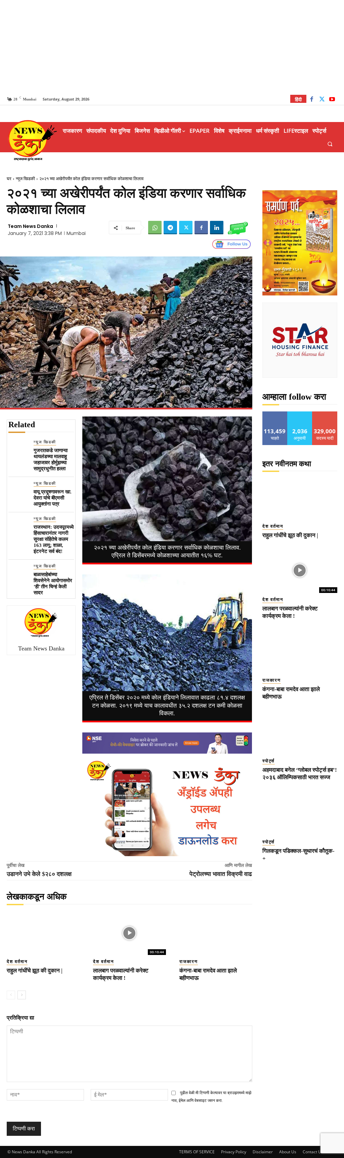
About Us (287, 1152)
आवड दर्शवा (275, 413)
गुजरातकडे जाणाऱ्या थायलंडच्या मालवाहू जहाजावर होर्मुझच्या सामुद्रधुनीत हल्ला (51, 459)
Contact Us (313, 1152)
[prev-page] (11, 995)
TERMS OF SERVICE (197, 1152)
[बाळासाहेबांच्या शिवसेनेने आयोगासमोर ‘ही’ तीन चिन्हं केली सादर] (18, 573)
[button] (330, 143)
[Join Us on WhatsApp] (237, 227)
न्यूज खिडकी (25, 178)
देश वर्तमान (17, 961)
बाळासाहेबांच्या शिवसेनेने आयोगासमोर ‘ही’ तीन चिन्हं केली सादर (53, 583)
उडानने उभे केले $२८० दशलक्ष (39, 874)
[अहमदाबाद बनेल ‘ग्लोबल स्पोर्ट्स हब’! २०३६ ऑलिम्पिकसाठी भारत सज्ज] (300, 731)
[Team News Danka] (41, 622)
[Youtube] (332, 100)
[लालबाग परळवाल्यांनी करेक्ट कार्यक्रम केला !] (129, 933)
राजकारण (188, 961)
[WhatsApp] (155, 227)
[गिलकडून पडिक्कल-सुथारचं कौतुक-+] (300, 812)
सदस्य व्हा (325, 413)
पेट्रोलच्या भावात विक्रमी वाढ (220, 874)
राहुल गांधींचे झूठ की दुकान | (34, 970)
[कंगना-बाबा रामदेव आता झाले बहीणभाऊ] (215, 933)
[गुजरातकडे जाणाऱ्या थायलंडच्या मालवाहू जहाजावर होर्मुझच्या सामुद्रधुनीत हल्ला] (18, 449)
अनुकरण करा (300, 413)
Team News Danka (30, 226)
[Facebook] (311, 100)
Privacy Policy (233, 1152)
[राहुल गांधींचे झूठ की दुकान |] (43, 933)
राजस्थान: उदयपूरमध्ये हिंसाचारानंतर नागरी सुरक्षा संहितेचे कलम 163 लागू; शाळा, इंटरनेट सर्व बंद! (54, 539)
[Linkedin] (216, 227)
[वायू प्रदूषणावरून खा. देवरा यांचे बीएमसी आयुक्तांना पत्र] (18, 490)
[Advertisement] (172, 47)
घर (9, 178)
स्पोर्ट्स (268, 760)
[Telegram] (170, 227)
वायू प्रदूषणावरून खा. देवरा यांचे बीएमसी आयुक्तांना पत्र (53, 498)
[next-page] (21, 995)
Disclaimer (263, 1152)
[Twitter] (322, 100)
